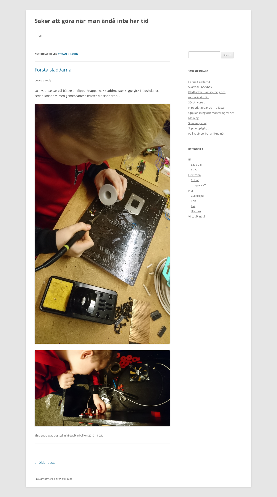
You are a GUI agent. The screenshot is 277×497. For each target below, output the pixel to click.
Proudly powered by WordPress (53, 479)
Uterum (196, 211)
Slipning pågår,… (198, 128)
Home (38, 36)
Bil (189, 159)
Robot (195, 180)
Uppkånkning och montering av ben (211, 113)
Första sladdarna (53, 69)
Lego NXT (199, 185)
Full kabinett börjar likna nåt (206, 133)
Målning (193, 118)
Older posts (45, 462)
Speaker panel (197, 123)
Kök (193, 201)
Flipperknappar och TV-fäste (206, 108)
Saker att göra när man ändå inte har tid (91, 21)
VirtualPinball (75, 435)
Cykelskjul (197, 196)
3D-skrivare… (196, 102)
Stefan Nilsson (68, 54)
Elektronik (194, 175)
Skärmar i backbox (200, 87)
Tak (193, 206)
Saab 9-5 (196, 165)
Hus (190, 190)
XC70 (194, 170)
